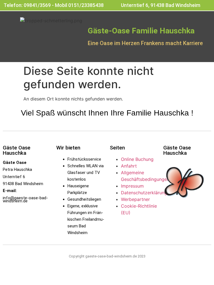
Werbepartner (135, 199)
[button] (107, 54)
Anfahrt (129, 166)
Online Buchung (137, 159)
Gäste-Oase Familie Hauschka (141, 30)
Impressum (132, 186)
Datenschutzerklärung (144, 192)
